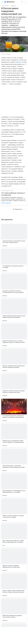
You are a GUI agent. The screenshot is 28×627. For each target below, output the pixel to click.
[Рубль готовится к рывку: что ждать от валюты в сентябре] (14, 510)
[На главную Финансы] (10, 2)
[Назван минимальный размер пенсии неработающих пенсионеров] (14, 310)
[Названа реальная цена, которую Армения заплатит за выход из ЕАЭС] (14, 335)
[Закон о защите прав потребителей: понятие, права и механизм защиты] (14, 585)
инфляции (18, 62)
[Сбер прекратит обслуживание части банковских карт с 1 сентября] (14, 485)
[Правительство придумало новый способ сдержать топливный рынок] (14, 435)
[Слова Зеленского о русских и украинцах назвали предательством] (14, 460)
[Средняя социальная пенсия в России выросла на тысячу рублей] (14, 285)
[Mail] (5, 2)
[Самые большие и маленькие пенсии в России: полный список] (14, 235)
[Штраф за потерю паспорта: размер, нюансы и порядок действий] (14, 385)
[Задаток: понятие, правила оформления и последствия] (14, 560)
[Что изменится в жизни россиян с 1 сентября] (14, 260)
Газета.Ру (13, 5)
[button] (14, 44)
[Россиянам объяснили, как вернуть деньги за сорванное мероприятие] (14, 410)
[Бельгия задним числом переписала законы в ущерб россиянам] (14, 360)
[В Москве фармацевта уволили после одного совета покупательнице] (14, 610)
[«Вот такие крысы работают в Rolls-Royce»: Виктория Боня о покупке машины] (14, 535)
